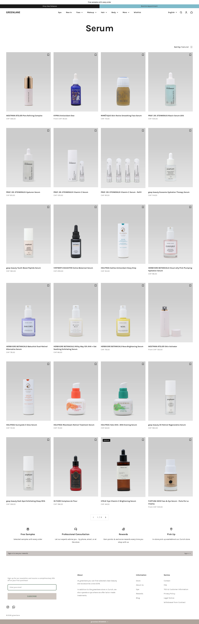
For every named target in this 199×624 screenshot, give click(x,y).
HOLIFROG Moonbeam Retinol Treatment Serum (74, 425)
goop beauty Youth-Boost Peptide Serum (23, 268)
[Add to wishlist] (48, 54)
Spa (59, 12)
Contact (167, 581)
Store (138, 581)
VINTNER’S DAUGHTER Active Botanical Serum (73, 268)
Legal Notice (169, 598)
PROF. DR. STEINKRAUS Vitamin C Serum (71, 192)
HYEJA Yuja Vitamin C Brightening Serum (118, 501)
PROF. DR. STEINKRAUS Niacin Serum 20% (166, 115)
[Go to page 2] (105, 517)
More (125, 12)
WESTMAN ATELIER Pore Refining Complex (24, 115)
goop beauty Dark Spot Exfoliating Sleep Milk (25, 501)
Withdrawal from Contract (174, 602)
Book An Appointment (149, 6)
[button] (99, 621)
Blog (138, 598)
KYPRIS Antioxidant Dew (64, 115)
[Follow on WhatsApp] (13, 607)
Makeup (90, 12)
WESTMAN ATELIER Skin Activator (162, 346)
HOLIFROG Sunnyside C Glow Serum (21, 425)
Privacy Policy (169, 594)
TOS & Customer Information (176, 589)
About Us (140, 585)
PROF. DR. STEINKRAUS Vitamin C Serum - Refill (121, 192)
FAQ (165, 585)
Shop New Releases (50, 6)
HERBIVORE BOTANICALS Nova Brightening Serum (122, 346)
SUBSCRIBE (32, 596)
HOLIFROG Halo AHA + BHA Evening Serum (119, 425)
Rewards (139, 594)
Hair (103, 12)
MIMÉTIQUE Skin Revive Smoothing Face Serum (121, 115)
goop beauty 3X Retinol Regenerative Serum (167, 425)
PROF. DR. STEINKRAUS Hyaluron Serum (23, 192)
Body (113, 12)
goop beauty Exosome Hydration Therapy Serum (168, 192)
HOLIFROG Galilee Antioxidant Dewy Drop (118, 268)
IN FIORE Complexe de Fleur (65, 501)
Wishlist (137, 12)
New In (69, 12)
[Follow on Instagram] (7, 607)
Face (78, 12)
